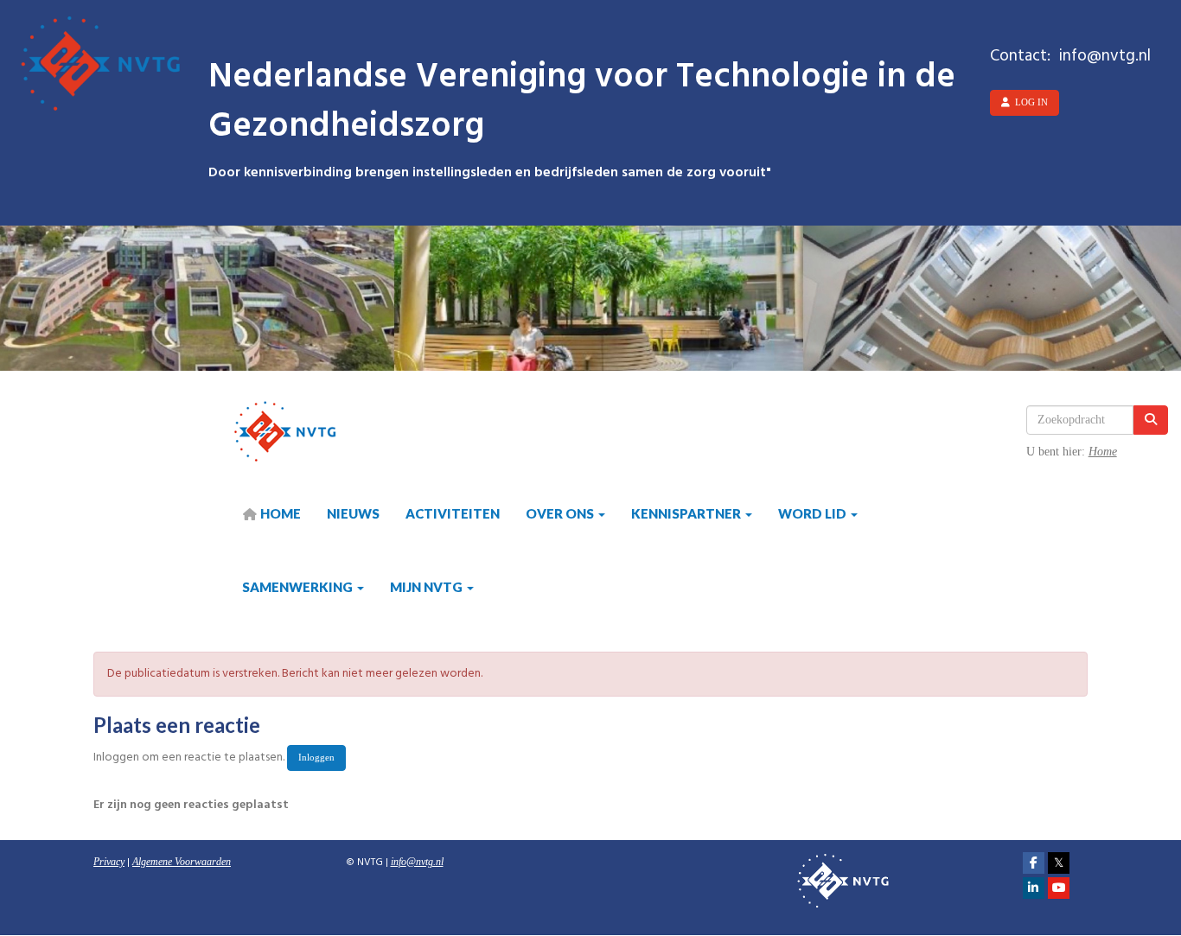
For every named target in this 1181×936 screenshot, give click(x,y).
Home (1102, 451)
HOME (279, 513)
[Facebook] (1033, 863)
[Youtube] (1058, 888)
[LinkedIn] (1033, 888)
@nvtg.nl (417, 862)
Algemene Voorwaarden (181, 862)
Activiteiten (452, 513)
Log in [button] (1029, 102)
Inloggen (316, 757)
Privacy (108, 862)
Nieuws (353, 513)
